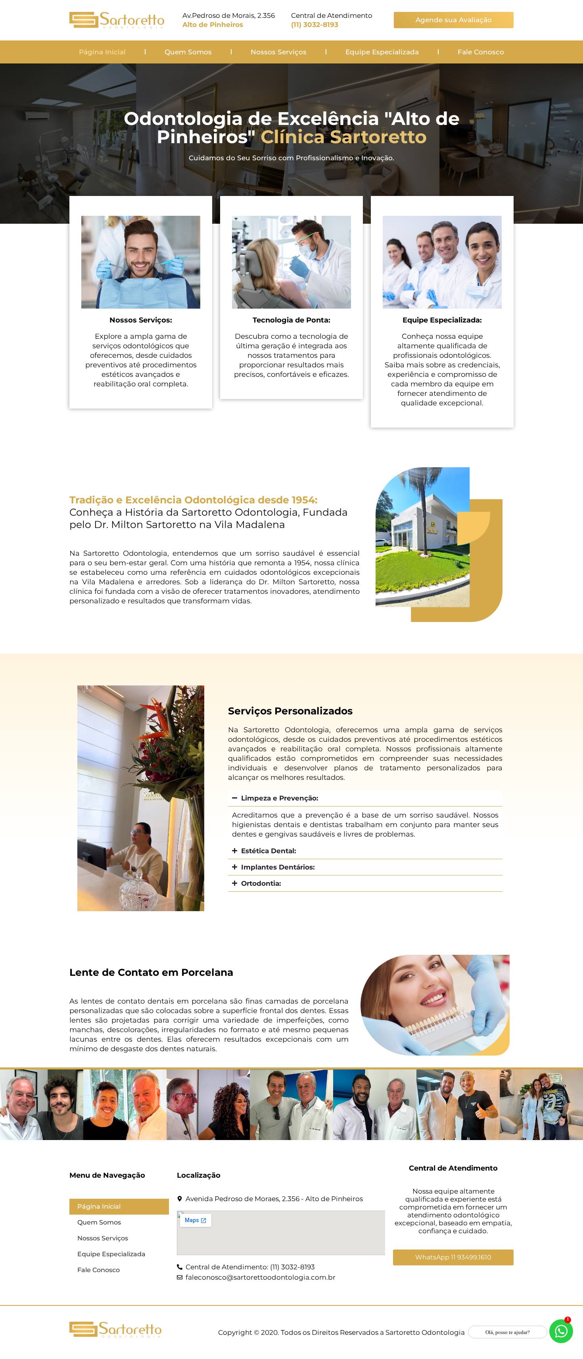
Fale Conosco (481, 52)
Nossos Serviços (279, 52)
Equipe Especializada (382, 52)
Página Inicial (102, 52)
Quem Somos (188, 52)
